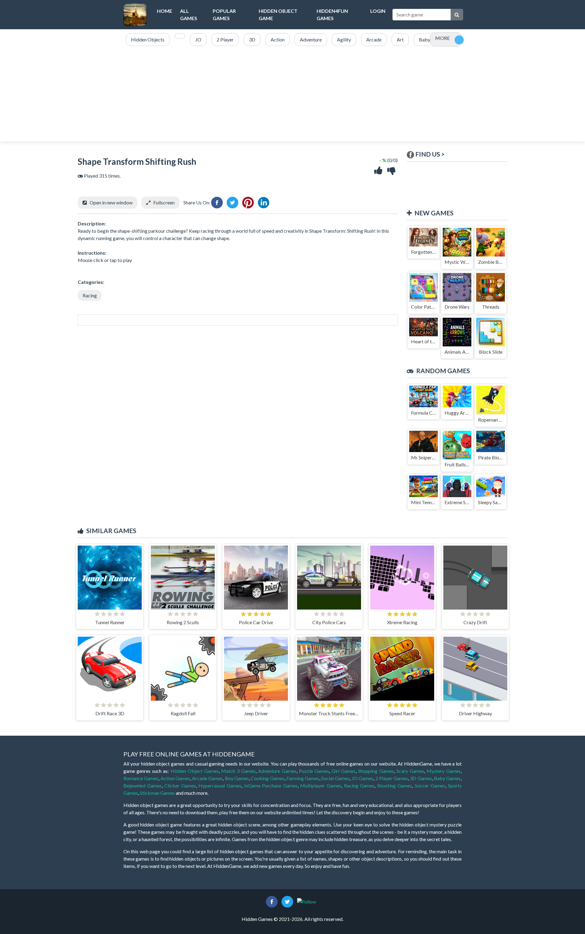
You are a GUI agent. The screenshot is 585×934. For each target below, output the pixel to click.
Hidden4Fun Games (332, 14)
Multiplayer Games (320, 785)
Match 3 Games (238, 771)
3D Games (421, 778)
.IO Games (362, 778)
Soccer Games (430, 785)
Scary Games (410, 771)
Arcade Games (207, 778)
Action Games (175, 778)
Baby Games (447, 778)
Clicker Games (180, 785)
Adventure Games (277, 771)
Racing (90, 295)
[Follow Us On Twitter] (287, 901)
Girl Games (344, 771)
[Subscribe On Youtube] (306, 901)
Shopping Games (376, 771)
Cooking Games (267, 778)
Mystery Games (444, 771)
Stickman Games (157, 793)
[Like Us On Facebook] (272, 901)
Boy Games (237, 778)
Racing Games (359, 785)
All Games (188, 14)
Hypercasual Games (219, 785)
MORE (442, 38)
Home (164, 11)
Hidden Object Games (195, 771)
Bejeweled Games (142, 785)
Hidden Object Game (278, 14)
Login (377, 11)
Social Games (335, 778)
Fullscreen (164, 202)
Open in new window (111, 202)
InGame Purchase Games (271, 785)
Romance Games (140, 778)
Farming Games (302, 778)
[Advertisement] (292, 94)
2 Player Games (391, 778)
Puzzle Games (314, 771)
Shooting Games (394, 785)
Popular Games (224, 14)
